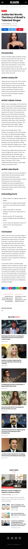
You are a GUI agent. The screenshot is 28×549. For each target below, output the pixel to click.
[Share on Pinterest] (19, 29)
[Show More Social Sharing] (25, 29)
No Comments (6, 25)
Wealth (4, 11)
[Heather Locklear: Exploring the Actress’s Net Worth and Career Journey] (14, 351)
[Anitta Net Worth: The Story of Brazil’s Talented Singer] (14, 41)
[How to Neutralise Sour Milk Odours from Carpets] (5, 515)
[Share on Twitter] (12, 29)
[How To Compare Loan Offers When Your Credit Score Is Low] (5, 507)
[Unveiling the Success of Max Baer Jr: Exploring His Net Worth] (14, 375)
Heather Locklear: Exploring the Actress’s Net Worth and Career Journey (11, 361)
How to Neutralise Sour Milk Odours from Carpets (18, 514)
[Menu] (2, 2)
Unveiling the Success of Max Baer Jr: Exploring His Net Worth (13, 385)
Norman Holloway (7, 23)
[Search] (26, 2)
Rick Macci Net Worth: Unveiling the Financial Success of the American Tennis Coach (12, 337)
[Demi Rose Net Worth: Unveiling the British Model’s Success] (14, 398)
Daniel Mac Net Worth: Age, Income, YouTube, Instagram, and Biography (7, 299)
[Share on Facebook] (5, 29)
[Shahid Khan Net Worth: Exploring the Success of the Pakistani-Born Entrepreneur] (14, 421)
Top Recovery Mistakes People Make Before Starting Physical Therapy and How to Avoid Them (18, 523)
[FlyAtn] (14, 2)
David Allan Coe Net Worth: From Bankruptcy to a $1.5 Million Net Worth (20, 299)
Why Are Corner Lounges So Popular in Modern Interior (11, 491)
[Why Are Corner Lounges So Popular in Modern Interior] (14, 481)
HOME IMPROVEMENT (7, 487)
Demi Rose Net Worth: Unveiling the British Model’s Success (12, 408)
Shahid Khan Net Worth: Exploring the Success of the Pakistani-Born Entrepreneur (13, 431)
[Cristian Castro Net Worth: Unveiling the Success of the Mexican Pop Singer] (14, 445)
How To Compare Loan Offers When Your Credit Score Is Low (18, 506)
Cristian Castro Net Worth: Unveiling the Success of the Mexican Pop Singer (13, 455)
